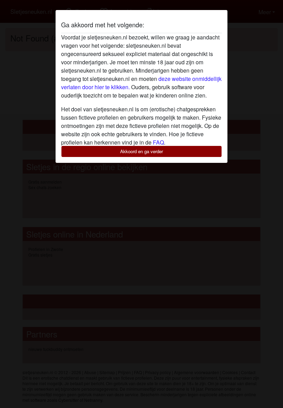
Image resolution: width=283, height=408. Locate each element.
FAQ (158, 142)
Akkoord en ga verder (141, 151)
